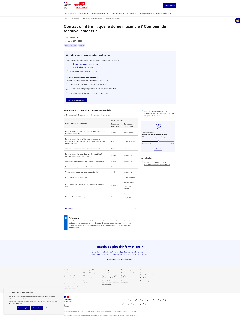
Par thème (130, 14)
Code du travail (69, 14)
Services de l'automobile (146, 275)
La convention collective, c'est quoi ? (82, 71)
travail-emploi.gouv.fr (128, 300)
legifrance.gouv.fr (126, 304)
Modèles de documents (99, 14)
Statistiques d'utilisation (70, 284)
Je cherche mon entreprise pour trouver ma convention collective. (92, 89)
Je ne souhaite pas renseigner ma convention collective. (89, 93)
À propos (66, 281)
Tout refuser (37, 308)
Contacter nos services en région (119, 259)
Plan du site (133, 311)
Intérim (81, 45)
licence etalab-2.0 (130, 315)
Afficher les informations (76, 100)
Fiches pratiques (116, 14)
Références (69, 208)
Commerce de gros (145, 281)
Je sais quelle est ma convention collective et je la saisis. (88, 84)
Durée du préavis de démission (129, 273)
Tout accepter (23, 308)
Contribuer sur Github (120, 311)
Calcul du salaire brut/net (89, 273)
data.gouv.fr (140, 304)
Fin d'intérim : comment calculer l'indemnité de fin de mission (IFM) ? (157, 163)
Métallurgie (143, 278)
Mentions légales (90, 311)
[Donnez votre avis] (237, 20)
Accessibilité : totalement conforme (73, 311)
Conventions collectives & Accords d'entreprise (154, 14)
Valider (158, 149)
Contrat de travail (70, 45)
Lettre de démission (107, 273)
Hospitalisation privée (152, 116)
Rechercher (169, 5)
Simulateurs (82, 14)
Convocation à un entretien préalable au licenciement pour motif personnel (110, 282)
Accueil (66, 19)
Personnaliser (51, 308)
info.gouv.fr (143, 300)
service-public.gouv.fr (157, 300)
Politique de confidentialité (104, 311)
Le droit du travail (68, 273)
